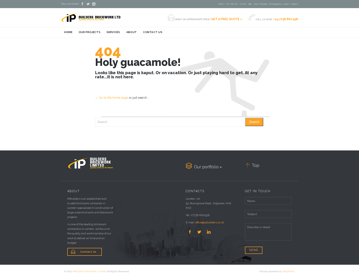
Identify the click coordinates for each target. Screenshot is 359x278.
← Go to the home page (111, 97)
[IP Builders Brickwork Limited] (91, 17)
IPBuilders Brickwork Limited (89, 271)
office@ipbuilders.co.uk (209, 222)
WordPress (289, 271)
